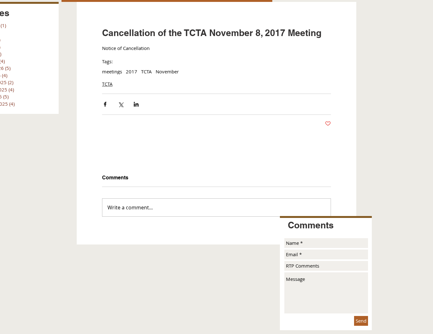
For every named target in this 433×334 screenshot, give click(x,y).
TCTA (146, 71)
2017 (131, 71)
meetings (112, 71)
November (167, 71)
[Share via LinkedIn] (136, 104)
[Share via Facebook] (105, 104)
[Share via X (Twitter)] (121, 104)
